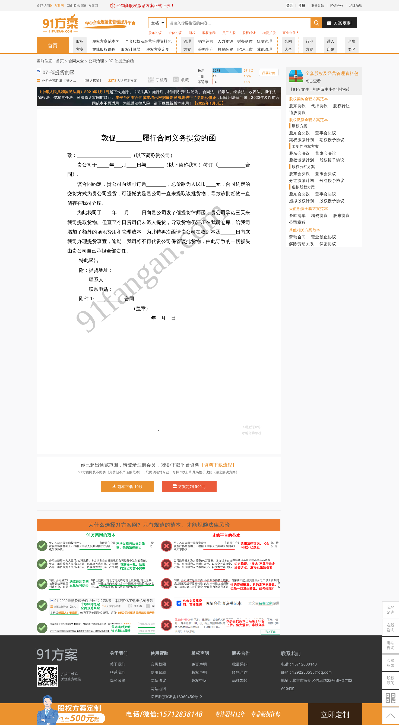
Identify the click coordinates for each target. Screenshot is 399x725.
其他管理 (265, 49)
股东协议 (155, 32)
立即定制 (335, 714)
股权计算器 (130, 49)
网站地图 (158, 688)
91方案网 (57, 5)
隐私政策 (117, 680)
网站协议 (158, 680)
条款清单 (297, 215)
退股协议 (297, 112)
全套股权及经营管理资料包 (148, 41)
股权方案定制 (158, 49)
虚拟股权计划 (301, 200)
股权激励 (209, 32)
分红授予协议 (331, 180)
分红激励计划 (301, 180)
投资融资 (225, 49)
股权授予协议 (331, 160)
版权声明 (199, 672)
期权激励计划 (301, 139)
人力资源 (225, 41)
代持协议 (319, 105)
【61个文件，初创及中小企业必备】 (320, 89)
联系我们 (117, 672)
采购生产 (206, 49)
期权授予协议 (331, 139)
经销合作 (336, 5)
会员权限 (158, 664)
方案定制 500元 (192, 486)
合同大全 (76, 60)
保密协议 (327, 243)
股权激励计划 (301, 160)
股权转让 (249, 32)
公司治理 (96, 60)
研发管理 (264, 41)
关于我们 (117, 664)
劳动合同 (297, 236)
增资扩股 (269, 32)
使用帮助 (158, 672)
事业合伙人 (291, 32)
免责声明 (199, 664)
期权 (192, 32)
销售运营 (206, 41)
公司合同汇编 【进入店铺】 (59, 80)
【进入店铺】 (93, 80)
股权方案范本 (104, 41)
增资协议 (319, 215)
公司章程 (297, 222)
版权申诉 (199, 680)
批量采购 (317, 5)
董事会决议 (325, 132)
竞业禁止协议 (323, 236)
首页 (53, 45)
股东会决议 (299, 132)
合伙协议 (175, 32)
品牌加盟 (355, 5)
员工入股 (229, 32)
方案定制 (343, 23)
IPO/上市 (245, 49)
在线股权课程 (104, 49)
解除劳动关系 (301, 243)
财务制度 (245, 41)
